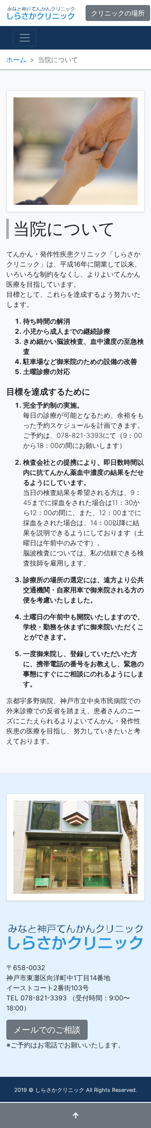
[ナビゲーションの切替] (24, 37)
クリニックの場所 (118, 13)
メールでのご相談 (47, 1030)
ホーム (16, 59)
